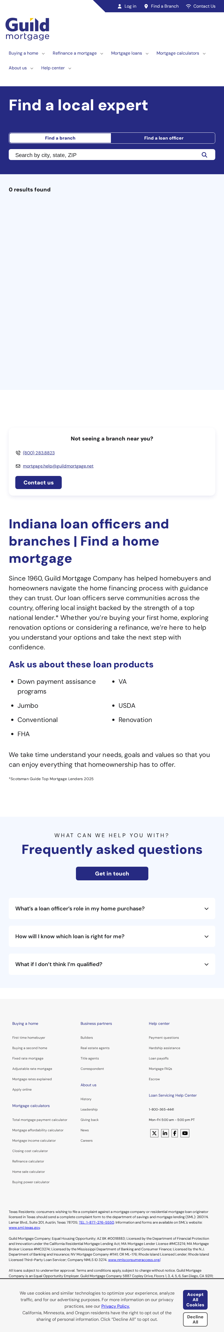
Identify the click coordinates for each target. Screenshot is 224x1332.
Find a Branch (165, 6)
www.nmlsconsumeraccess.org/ (134, 1259)
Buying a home (23, 53)
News (85, 1130)
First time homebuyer (28, 1037)
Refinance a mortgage (75, 53)
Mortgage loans (126, 53)
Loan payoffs (159, 1058)
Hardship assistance (164, 1048)
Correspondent (92, 1069)
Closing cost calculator (30, 1151)
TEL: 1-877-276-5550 (96, 1222)
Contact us (38, 482)
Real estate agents (95, 1048)
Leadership (89, 1109)
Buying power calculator (30, 1182)
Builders (87, 1037)
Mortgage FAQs (160, 1069)
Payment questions (164, 1037)
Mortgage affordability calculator (37, 1130)
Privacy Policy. (115, 1306)
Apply (17, 1089)
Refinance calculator (28, 1161)
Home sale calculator (28, 1172)
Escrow (154, 1079)
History (86, 1099)
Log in (130, 6)
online (27, 1089)
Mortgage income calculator (34, 1140)
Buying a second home (29, 1048)
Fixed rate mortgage (27, 1058)
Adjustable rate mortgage (32, 1069)
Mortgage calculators (178, 53)
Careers (87, 1140)
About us (18, 68)
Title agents (90, 1058)
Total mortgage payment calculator (39, 1120)
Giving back (90, 1120)
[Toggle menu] (43, 53)
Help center (53, 68)
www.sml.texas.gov (24, 1227)
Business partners (96, 1023)
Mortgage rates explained (32, 1079)
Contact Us (204, 6)
